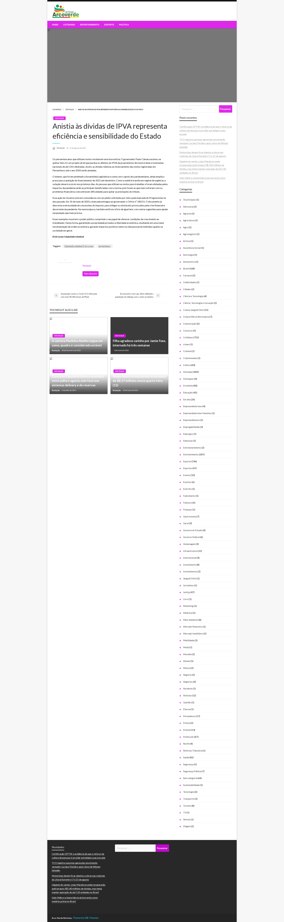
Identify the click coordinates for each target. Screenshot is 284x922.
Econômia (188, 385)
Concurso (188, 330)
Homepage (57, 109)
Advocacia (188, 206)
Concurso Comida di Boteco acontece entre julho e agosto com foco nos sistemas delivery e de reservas (78, 380)
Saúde (186, 757)
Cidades (187, 289)
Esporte (109, 24)
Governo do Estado (192, 530)
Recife (186, 743)
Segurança (188, 764)
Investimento (189, 564)
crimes (186, 344)
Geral (186, 523)
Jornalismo (188, 585)
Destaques (188, 378)
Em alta (186, 399)
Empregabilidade (191, 427)
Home (55, 24)
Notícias (187, 695)
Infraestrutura (190, 551)
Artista (186, 241)
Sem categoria (190, 778)
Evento (186, 475)
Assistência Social (192, 247)
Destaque (70, 109)
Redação (61, 148)
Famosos (187, 502)
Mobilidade (188, 640)
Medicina (187, 613)
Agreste (187, 213)
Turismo (187, 805)
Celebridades (189, 282)
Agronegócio (189, 234)
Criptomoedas (190, 358)
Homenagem (189, 544)
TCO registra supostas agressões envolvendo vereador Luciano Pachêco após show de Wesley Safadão (203, 143)
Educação (188, 392)
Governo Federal (191, 537)
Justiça (186, 592)
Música (186, 668)
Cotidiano (69, 24)
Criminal (187, 351)
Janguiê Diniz (189, 578)
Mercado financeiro (192, 626)
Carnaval (187, 275)
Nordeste (187, 688)
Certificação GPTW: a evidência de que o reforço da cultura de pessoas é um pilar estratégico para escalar (205, 130)
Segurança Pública (192, 771)
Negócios (188, 681)
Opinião (187, 702)
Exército (187, 489)
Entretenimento (89, 24)
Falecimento (189, 495)
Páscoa (186, 709)
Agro (185, 227)
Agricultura (188, 220)
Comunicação (189, 323)
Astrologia (188, 254)
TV (184, 812)
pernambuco (104, 246)
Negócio (187, 674)
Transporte (188, 798)
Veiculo (186, 819)
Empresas (188, 440)
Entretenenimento (192, 447)
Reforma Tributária (192, 750)
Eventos (187, 482)
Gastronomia (189, 516)
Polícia (186, 723)
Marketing (188, 606)
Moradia (187, 654)
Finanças (187, 509)
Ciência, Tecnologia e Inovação (198, 303)
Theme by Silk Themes (86, 917)
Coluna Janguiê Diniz (193, 310)
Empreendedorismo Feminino (197, 413)
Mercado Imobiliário (193, 633)
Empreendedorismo (192, 406)
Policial (187, 730)
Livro (185, 599)
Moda (186, 647)
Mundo (186, 661)
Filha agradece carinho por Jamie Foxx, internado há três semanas (139, 343)
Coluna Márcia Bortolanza (196, 316)
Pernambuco (189, 716)
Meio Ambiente (190, 619)
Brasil (186, 268)
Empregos (188, 434)
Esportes (187, 468)
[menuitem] (55, 24)
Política (124, 24)
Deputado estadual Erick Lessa (78, 246)
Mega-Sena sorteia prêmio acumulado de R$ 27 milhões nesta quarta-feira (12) (139, 380)
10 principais (189, 199)
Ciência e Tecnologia (193, 296)
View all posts (90, 273)
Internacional (189, 557)
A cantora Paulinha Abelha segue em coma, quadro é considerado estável (77, 343)
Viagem (187, 826)
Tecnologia (188, 791)
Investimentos (190, 571)
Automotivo (189, 261)
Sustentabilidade (191, 785)
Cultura (187, 365)
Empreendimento (191, 420)
